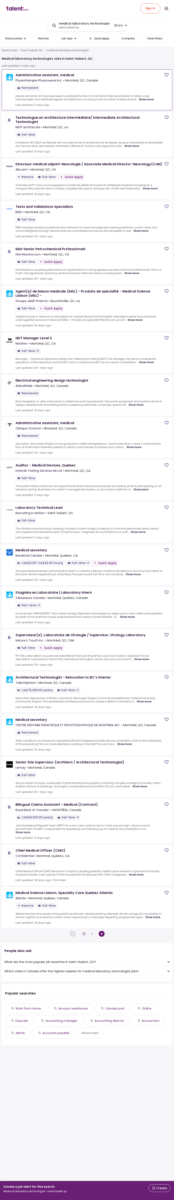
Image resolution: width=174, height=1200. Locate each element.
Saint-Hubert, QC (32, 50)
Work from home (28, 1008)
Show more (146, 99)
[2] (102, 934)
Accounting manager (61, 1021)
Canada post (115, 1008)
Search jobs (9, 50)
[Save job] (166, 75)
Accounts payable (55, 1033)
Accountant (151, 1021)
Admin (20, 1033)
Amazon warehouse (73, 1008)
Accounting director (109, 1021)
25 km (118, 25)
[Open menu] (166, 8)
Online (147, 1008)
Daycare (21, 1021)
